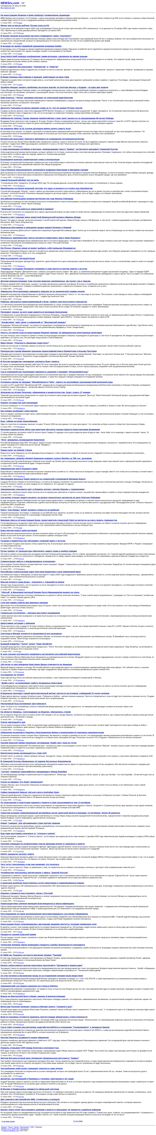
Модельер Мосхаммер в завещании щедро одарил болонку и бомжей (36, 227)
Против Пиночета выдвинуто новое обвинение (25, 1037)
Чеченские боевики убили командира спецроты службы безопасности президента (43, 945)
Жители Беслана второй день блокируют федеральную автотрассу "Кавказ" (40, 1058)
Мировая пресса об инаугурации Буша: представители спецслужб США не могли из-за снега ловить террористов (59, 520)
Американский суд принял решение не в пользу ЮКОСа (29, 986)
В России (20, 33)
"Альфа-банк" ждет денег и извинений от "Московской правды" (33, 322)
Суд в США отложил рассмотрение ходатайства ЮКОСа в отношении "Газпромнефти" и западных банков (55, 1027)
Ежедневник (24, 1127)
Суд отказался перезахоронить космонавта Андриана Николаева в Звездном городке (44, 170)
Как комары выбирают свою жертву (19, 411)
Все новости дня (8, 8)
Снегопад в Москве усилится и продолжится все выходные (31, 633)
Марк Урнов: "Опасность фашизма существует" (25, 343)
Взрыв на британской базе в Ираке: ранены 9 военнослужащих (33, 996)
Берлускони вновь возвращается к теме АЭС (24, 753)
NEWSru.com (10, 3)
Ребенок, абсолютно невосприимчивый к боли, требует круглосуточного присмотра (44, 302)
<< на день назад (8, 1121)
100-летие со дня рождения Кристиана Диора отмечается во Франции (36, 664)
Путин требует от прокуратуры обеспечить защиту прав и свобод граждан (39, 551)
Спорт (19, 74)
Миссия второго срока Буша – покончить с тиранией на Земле (32, 582)
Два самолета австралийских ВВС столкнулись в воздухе (30, 1099)
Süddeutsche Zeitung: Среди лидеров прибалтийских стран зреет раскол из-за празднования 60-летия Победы (57, 118)
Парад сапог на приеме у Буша (16, 450)
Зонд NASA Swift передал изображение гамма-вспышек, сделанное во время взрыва (44, 56)
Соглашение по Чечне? (12, 675)
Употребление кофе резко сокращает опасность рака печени (32, 1068)
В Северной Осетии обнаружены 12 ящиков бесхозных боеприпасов (36, 761)
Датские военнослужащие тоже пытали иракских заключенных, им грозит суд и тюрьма (45, 281)
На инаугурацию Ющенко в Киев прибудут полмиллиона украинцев (35, 15)
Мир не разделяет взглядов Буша (18, 258)
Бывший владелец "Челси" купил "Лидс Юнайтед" (27, 644)
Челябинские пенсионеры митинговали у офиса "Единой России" (34, 873)
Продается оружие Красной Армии (18, 934)
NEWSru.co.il (6, 1129)
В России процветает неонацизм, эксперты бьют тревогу (30, 361)
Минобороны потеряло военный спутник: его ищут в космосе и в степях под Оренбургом (47, 188)
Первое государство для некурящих (19, 403)
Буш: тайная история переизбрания (19, 421)
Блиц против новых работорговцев (19, 530)
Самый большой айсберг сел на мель (20, 180)
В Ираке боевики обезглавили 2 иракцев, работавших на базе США (35, 77)
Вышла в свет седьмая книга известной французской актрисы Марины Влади (41, 217)
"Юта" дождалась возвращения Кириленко (23, 440)
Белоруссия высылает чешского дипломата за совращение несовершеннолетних (42, 139)
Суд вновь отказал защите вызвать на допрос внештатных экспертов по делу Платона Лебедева (50, 497)
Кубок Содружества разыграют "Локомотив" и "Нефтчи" (30, 67)
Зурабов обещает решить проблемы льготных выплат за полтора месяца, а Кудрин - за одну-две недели (54, 87)
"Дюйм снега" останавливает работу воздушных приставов (31, 683)
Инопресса (21, 186)
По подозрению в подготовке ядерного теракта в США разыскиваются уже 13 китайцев (45, 802)
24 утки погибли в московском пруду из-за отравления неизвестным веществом (42, 976)
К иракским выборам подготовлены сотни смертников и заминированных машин (42, 883)
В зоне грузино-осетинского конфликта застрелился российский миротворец (40, 654)
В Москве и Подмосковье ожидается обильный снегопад (30, 1089)
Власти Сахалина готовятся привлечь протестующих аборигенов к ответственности (44, 1017)
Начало (4, 1127)
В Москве (15, 1129)
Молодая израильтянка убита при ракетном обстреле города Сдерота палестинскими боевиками (50, 429)
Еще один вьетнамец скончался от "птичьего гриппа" (28, 833)
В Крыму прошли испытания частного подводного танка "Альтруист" (36, 36)
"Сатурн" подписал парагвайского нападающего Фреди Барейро (34, 772)
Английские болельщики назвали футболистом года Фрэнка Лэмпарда (37, 199)
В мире (19, 23)
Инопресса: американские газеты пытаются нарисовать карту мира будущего (40, 238)
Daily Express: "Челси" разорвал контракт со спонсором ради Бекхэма (37, 98)
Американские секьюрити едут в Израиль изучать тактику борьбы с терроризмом (42, 489)
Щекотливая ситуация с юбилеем (18, 623)
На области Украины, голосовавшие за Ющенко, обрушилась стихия (36, 712)
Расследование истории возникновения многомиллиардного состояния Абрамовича (44, 914)
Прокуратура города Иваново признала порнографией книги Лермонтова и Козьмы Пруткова (49, 351)
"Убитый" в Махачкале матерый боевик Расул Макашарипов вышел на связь (40, 592)
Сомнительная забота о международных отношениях (28, 561)
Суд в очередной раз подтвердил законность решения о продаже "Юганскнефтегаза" (45, 372)
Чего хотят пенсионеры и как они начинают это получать (30, 864)
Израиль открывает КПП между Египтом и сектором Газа (30, 1048)
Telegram (38, 1127)
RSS (32, 1127)
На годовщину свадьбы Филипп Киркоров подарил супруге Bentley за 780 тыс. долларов (46, 458)
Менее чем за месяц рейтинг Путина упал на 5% (25, 25)
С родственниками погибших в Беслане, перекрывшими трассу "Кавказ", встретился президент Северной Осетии (59, 149)
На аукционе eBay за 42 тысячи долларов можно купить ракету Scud (36, 128)
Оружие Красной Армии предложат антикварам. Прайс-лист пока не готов (38, 743)
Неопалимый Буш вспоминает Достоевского (23, 704)
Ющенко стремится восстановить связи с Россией (27, 893)
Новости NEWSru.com (11, 1130)
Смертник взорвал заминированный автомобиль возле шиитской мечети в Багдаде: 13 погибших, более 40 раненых (60, 813)
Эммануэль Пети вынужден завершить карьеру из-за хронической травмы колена (43, 291)
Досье (10, 1127)
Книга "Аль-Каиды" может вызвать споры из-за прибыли (30, 510)
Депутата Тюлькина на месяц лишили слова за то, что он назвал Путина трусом (41, 108)
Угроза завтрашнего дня (13, 722)
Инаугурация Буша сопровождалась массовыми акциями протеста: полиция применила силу (49, 924)
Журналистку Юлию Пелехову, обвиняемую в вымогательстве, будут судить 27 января (45, 392)
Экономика (21, 390)
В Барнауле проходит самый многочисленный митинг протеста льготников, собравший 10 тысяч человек (55, 693)
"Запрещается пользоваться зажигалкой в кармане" (27, 209)
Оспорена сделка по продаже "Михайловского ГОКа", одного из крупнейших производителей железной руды (57, 382)
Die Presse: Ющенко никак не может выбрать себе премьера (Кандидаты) (38, 248)
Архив (16, 1127)
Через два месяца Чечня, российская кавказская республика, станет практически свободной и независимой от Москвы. (51, 678)
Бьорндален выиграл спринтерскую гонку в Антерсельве (30, 159)
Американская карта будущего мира (19, 469)
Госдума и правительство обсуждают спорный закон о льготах (33, 541)
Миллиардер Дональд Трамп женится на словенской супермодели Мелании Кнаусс (43, 479)
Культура (20, 225)
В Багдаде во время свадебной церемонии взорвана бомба (31, 46)
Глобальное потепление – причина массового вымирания (30, 613)
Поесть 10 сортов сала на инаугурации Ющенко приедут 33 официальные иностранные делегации (51, 332)
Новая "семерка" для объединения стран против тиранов (30, 823)
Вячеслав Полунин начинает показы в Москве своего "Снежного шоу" (37, 1006)
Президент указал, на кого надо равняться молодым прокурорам (34, 312)
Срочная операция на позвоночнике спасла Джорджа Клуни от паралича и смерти (43, 844)
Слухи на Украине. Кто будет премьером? (22, 782)
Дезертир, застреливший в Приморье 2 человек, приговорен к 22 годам (37, 1079)
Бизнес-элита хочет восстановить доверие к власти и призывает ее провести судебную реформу (51, 1110)
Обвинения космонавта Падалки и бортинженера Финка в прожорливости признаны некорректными (52, 732)
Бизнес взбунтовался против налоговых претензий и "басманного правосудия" (42, 965)
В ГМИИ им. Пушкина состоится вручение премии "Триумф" (31, 955)
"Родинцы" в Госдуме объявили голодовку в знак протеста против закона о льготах (44, 269)
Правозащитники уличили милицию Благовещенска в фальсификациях (37, 903)
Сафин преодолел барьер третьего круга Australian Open (30, 792)
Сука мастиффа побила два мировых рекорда (24, 603)
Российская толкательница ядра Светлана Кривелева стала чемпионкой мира (41, 572)
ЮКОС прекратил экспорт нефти (17, 854)
